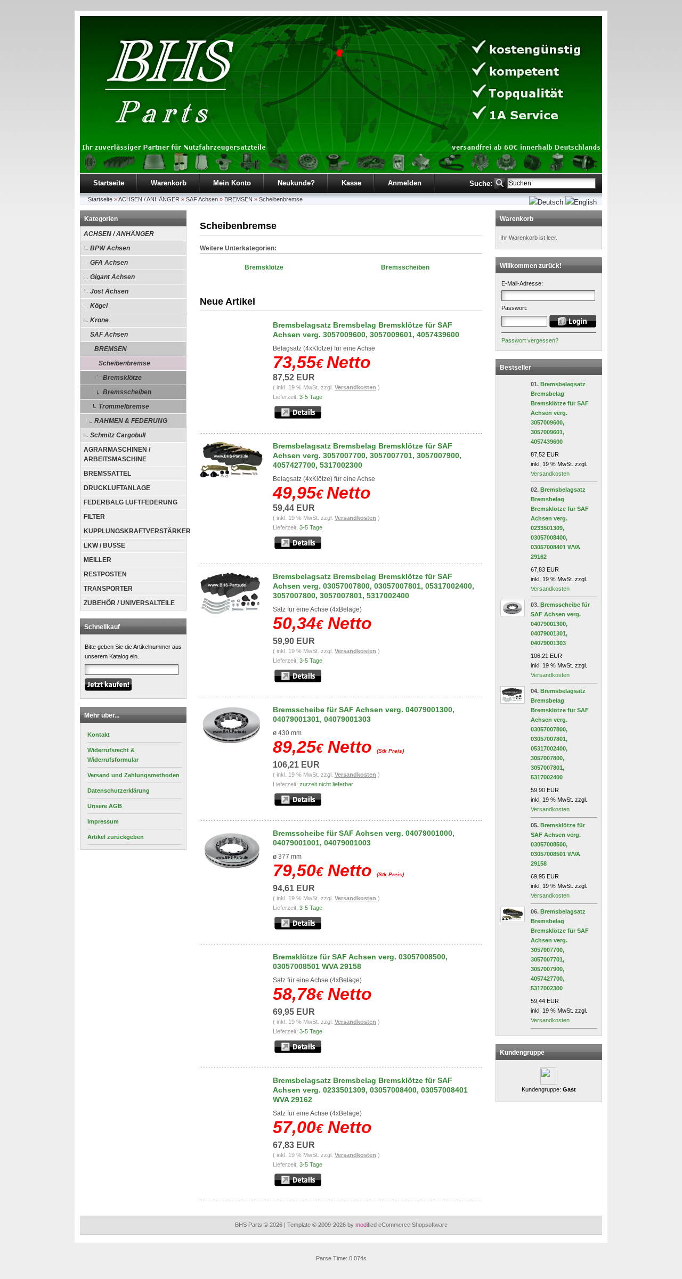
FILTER (94, 516)
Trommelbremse (124, 406)
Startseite (108, 183)
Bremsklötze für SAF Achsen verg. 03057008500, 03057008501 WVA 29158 (558, 844)
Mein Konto (232, 183)
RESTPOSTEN (105, 574)
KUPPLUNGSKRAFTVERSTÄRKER (135, 531)
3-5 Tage (310, 397)
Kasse (351, 183)
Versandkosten (355, 387)
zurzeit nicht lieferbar (326, 784)
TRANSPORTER (108, 588)
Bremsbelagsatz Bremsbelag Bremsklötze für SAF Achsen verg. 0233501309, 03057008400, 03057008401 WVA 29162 (370, 1090)
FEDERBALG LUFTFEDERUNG (130, 502)
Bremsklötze (122, 377)
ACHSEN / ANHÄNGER (149, 199)
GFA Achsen (109, 262)
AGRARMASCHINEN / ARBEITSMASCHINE (117, 454)
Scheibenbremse (281, 199)
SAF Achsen (202, 199)
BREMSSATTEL (107, 473)
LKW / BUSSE (104, 545)
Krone (99, 320)
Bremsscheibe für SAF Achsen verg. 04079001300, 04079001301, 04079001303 (560, 623)
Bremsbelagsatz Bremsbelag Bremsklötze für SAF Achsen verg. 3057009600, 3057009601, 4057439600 (560, 413)
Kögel (99, 305)
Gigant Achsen (112, 277)
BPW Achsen (110, 248)
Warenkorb (168, 183)
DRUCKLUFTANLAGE (117, 488)
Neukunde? (296, 183)
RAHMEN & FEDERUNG (130, 421)
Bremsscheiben (127, 392)
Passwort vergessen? (529, 340)
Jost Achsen (109, 291)
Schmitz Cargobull (117, 435)
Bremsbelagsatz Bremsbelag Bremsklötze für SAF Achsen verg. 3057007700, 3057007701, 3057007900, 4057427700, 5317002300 (367, 455)
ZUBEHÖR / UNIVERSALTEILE (129, 603)
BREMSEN (238, 199)
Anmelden (404, 183)
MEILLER (97, 560)
